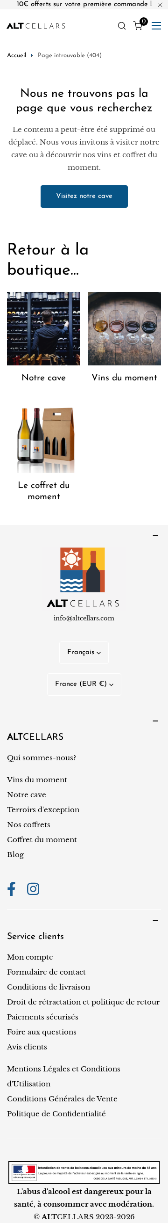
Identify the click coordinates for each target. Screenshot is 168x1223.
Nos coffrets (28, 824)
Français (80, 652)
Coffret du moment (42, 839)
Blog (15, 854)
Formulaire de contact (46, 972)
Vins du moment (37, 779)
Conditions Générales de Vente (62, 1098)
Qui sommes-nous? (41, 757)
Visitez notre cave (84, 196)
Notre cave (26, 794)
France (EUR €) (81, 684)
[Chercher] (122, 25)
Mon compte (30, 957)
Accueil (16, 55)
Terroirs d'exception (43, 809)
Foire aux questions (42, 1031)
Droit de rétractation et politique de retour (83, 1001)
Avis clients (27, 1046)
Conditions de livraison (48, 987)
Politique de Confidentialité (56, 1113)
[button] (138, 25)
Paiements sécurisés (42, 1016)
